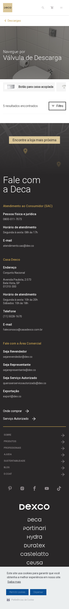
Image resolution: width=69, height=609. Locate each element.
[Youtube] (46, 488)
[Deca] (7, 7)
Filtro (59, 106)
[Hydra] (34, 538)
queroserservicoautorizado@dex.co (24, 383)
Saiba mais (14, 581)
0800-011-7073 (12, 219)
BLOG (7, 467)
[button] (20, 600)
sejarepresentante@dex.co (19, 369)
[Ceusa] (34, 564)
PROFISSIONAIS (12, 448)
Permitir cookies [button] (17, 592)
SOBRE (7, 434)
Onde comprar (12, 411)
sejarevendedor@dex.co (17, 356)
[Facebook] (34, 488)
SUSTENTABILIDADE (14, 461)
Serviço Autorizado (16, 418)
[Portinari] (34, 530)
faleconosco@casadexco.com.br (23, 329)
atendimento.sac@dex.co (18, 245)
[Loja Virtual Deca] (52, 7)
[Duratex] (34, 547)
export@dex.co (12, 396)
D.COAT (8, 474)
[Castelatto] (34, 555)
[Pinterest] (10, 488)
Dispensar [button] (38, 592)
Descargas (14, 20)
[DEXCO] (34, 507)
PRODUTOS (10, 441)
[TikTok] (59, 488)
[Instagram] (22, 488)
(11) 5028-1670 (12, 316)
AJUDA (8, 454)
